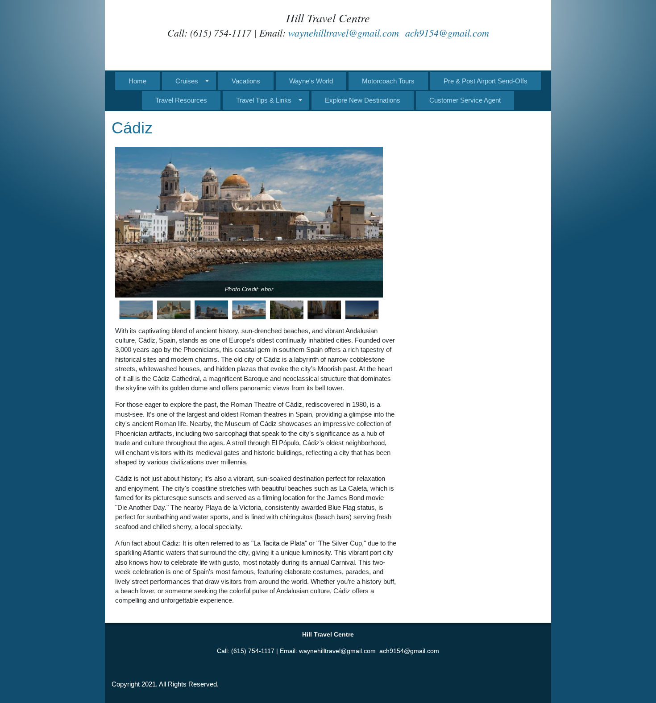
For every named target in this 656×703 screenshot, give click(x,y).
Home (137, 81)
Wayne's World (311, 81)
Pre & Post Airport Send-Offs (485, 81)
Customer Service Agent (465, 100)
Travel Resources (181, 100)
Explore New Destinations (362, 100)
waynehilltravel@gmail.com (343, 32)
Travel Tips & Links (263, 100)
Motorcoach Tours (388, 81)
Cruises (186, 81)
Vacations (246, 81)
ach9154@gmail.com (447, 32)
